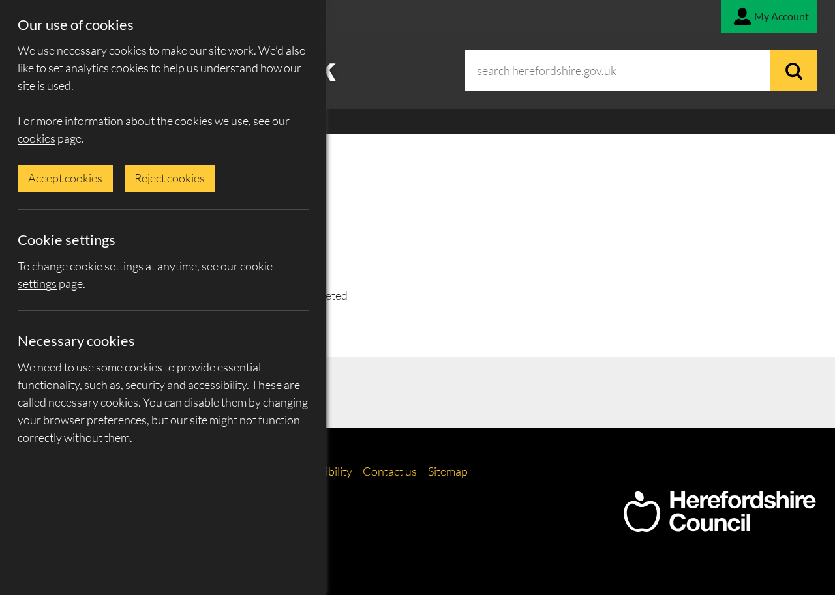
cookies (36, 138)
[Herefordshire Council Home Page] (719, 525)
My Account (781, 16)
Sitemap (448, 471)
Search (793, 70)
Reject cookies (169, 178)
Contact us (390, 471)
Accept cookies (65, 178)
